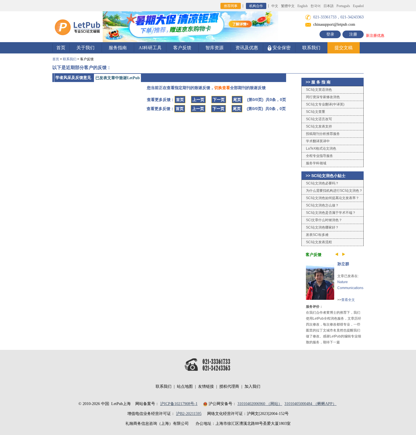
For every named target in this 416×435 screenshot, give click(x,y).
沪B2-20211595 (188, 414)
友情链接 (206, 386)
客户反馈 (182, 47)
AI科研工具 (150, 47)
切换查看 (222, 87)
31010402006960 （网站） (259, 404)
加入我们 (252, 386)
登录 (330, 34)
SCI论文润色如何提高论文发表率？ (332, 198)
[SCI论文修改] (77, 26)
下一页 (219, 99)
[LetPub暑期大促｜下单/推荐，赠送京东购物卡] (190, 26)
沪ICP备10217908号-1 (179, 404)
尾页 (237, 99)
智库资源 (214, 47)
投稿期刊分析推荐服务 (323, 134)
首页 (60, 47)
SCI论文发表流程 (319, 242)
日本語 (328, 6)
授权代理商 (229, 386)
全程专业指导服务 (319, 156)
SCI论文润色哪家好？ (322, 227)
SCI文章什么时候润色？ (324, 220)
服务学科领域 (316, 163)
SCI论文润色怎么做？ (322, 205)
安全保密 (281, 47)
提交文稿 (343, 47)
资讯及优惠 (246, 47)
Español (358, 6)
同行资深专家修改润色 (323, 97)
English (302, 6)
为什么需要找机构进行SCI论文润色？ (334, 191)
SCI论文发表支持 (319, 126)
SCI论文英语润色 (319, 90)
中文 (274, 6)
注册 (353, 34)
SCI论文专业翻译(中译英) (325, 104)
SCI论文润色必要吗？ (322, 183)
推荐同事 (230, 6)
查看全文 (348, 300)
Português (343, 6)
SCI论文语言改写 (319, 119)
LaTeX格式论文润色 (321, 148)
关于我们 (85, 47)
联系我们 (311, 47)
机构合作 (256, 6)
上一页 (198, 99)
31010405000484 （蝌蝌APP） (310, 404)
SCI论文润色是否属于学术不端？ (331, 213)
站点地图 (185, 386)
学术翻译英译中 (318, 141)
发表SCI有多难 (317, 235)
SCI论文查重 (315, 112)
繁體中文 (288, 6)
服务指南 (118, 47)
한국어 (315, 6)
